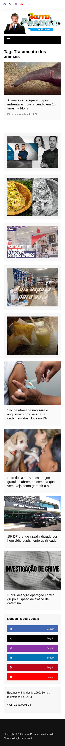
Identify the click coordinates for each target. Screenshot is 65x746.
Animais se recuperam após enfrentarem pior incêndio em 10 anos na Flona (31, 104)
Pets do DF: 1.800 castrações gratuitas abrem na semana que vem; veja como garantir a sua (31, 482)
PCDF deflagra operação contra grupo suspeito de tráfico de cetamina (30, 599)
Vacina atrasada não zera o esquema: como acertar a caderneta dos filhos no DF (27, 414)
